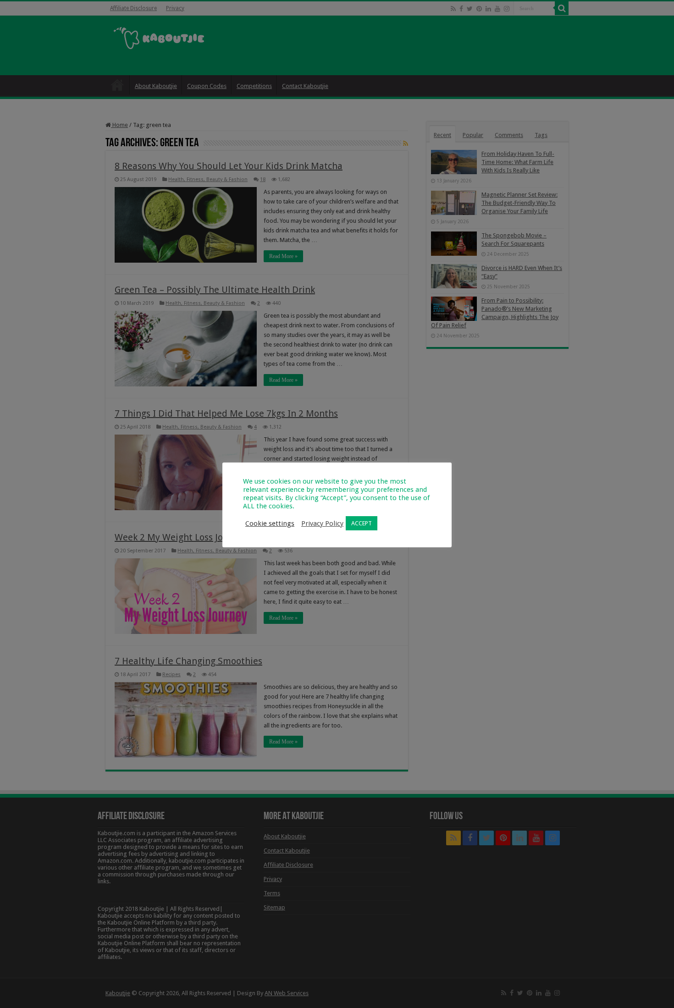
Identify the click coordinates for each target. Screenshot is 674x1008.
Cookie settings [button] (269, 523)
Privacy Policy (322, 523)
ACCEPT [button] (361, 523)
